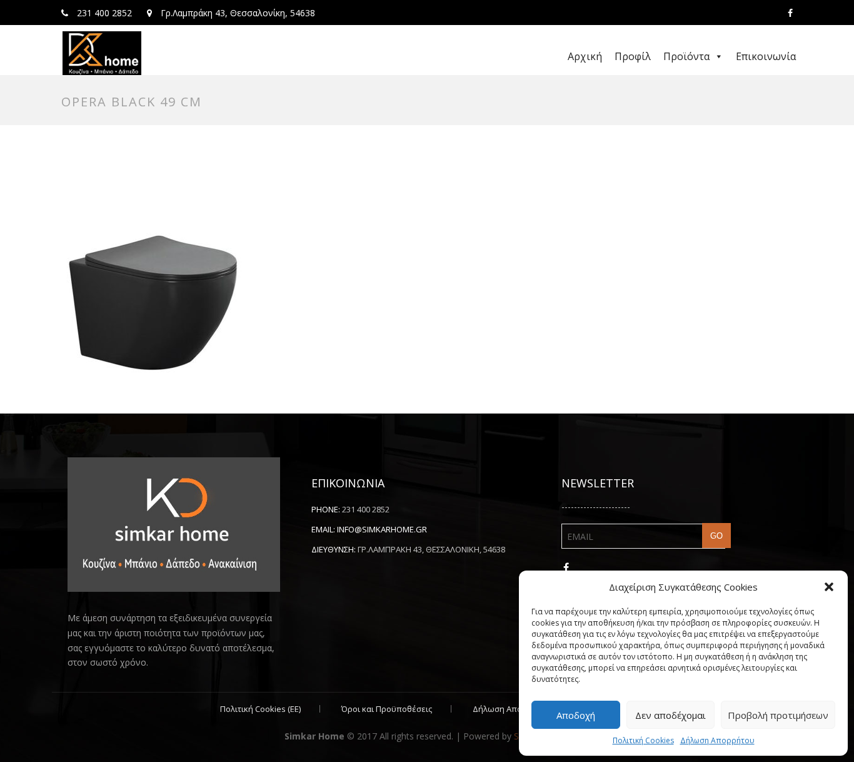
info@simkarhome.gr (382, 529)
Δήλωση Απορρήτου (717, 740)
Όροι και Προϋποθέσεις (386, 708)
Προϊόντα (686, 56)
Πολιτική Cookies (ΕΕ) (260, 708)
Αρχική (585, 56)
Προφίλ (633, 56)
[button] (829, 587)
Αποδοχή (575, 715)
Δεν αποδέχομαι (670, 715)
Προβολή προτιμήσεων (778, 715)
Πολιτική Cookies (643, 740)
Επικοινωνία (766, 56)
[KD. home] (102, 53)
